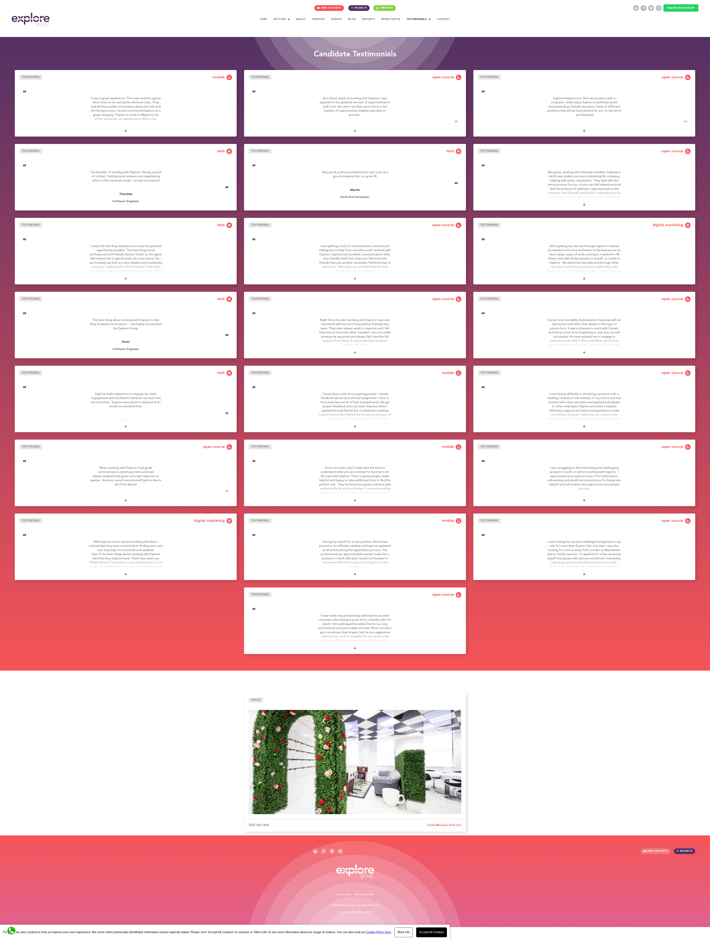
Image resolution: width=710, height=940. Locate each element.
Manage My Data (364, 894)
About (301, 19)
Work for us (390, 19)
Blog (352, 19)
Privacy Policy (343, 894)
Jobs (263, 19)
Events (336, 19)
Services (318, 19)
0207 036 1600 (259, 825)
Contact (443, 19)
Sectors (279, 19)
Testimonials (416, 19)
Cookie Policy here (378, 932)
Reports (368, 19)
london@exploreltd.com (444, 825)
